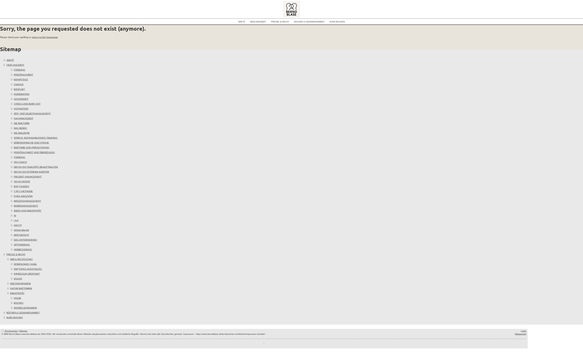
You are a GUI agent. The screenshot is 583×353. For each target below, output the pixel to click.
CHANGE (19, 84)
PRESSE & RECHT (16, 254)
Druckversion (11, 331)
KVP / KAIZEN (21, 186)
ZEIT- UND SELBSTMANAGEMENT (32, 113)
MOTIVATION (21, 108)
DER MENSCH (21, 234)
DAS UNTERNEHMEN (25, 239)
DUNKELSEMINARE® (25, 307)
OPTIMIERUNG (22, 244)
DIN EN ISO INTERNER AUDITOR (31, 171)
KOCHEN (18, 302)
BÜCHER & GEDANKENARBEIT (23, 312)
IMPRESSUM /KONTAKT (27, 273)
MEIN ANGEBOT (15, 64)
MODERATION (21, 93)
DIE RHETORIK (21, 123)
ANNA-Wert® (21, 229)
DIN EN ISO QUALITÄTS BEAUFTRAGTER (36, 166)
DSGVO (18, 278)
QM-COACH (20, 161)
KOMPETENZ (21, 79)
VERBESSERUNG (23, 249)
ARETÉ (10, 59)
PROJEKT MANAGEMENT (28, 176)
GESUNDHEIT (21, 98)
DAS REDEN (20, 127)
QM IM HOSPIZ (22, 181)
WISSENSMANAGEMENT (27, 200)
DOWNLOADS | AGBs (25, 263)
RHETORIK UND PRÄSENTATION (31, 147)
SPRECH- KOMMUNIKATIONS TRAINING (36, 137)
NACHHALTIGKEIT (23, 118)
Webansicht (520, 334)
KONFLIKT (19, 89)
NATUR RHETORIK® (21, 288)
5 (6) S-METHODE (23, 191)
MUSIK (17, 297)
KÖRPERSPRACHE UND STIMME (31, 142)
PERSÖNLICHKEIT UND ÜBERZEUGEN (34, 152)
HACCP (18, 225)
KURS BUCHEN (15, 317)
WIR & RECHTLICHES (21, 259)
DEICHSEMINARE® (20, 283)
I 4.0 (16, 220)
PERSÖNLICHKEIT (23, 74)
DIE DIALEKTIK (22, 132)
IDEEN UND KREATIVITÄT (27, 210)
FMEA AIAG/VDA (23, 195)
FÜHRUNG (19, 69)
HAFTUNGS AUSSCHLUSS (28, 268)
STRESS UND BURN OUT (27, 103)
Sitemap (23, 331)
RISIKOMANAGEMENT (26, 205)
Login (523, 331)
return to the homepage (45, 37)
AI (15, 215)
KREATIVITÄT (17, 293)
